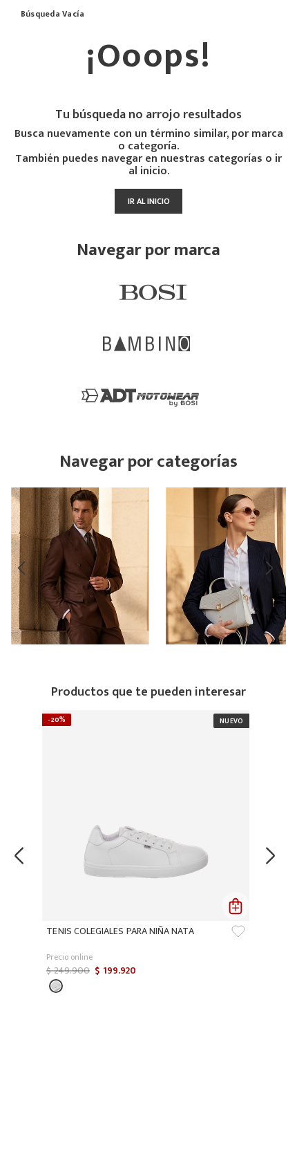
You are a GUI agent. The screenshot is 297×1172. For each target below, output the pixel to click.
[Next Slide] (272, 568)
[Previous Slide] (25, 568)
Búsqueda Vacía (52, 14)
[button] (56, 986)
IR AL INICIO (149, 201)
